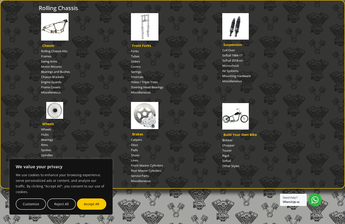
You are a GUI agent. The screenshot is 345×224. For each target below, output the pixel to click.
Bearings (47, 140)
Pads (134, 150)
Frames (46, 56)
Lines (134, 160)
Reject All (61, 204)
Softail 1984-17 (232, 55)
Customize (31, 204)
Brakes (137, 134)
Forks (135, 51)
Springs (136, 72)
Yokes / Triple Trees (144, 82)
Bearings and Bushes (55, 72)
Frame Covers (50, 87)
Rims (44, 145)
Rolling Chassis (58, 8)
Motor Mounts (51, 66)
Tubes (135, 56)
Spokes (46, 150)
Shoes (135, 155)
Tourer (227, 150)
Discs (134, 145)
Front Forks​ (141, 45)
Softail (226, 161)
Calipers (136, 140)
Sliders (135, 61)
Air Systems (230, 71)
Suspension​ (232, 44)
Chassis (48, 45)
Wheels (48, 124)
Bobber (227, 140)
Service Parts (140, 176)
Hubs (45, 134)
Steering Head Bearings (147, 87)
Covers (136, 66)
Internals (137, 77)
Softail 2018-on (232, 60)
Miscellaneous (51, 92)
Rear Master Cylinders (146, 170)
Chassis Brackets (52, 77)
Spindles (47, 155)
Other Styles (230, 166)
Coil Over (228, 50)
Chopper (228, 145)
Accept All (91, 204)
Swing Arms (49, 61)
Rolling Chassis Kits (54, 51)
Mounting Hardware (236, 76)
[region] (61, 187)
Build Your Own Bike (240, 134)
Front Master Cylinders (147, 165)
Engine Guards (51, 82)
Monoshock (230, 65)
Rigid (225, 155)
